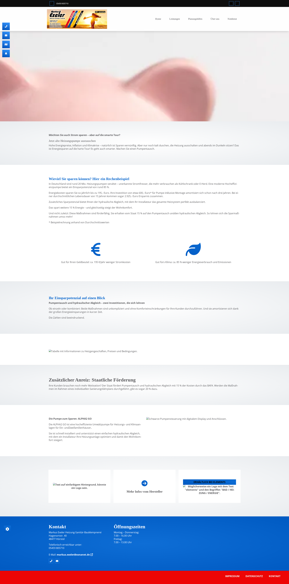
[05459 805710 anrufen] (52, 3)
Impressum (232, 576)
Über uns (215, 19)
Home (158, 19)
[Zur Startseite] (77, 19)
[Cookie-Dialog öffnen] (7, 529)
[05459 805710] (237, 3)
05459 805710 (62, 3)
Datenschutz (254, 576)
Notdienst (232, 19)
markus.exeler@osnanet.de (73, 554)
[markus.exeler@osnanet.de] (231, 3)
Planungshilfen (195, 19)
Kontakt (274, 576)
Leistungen (174, 19)
